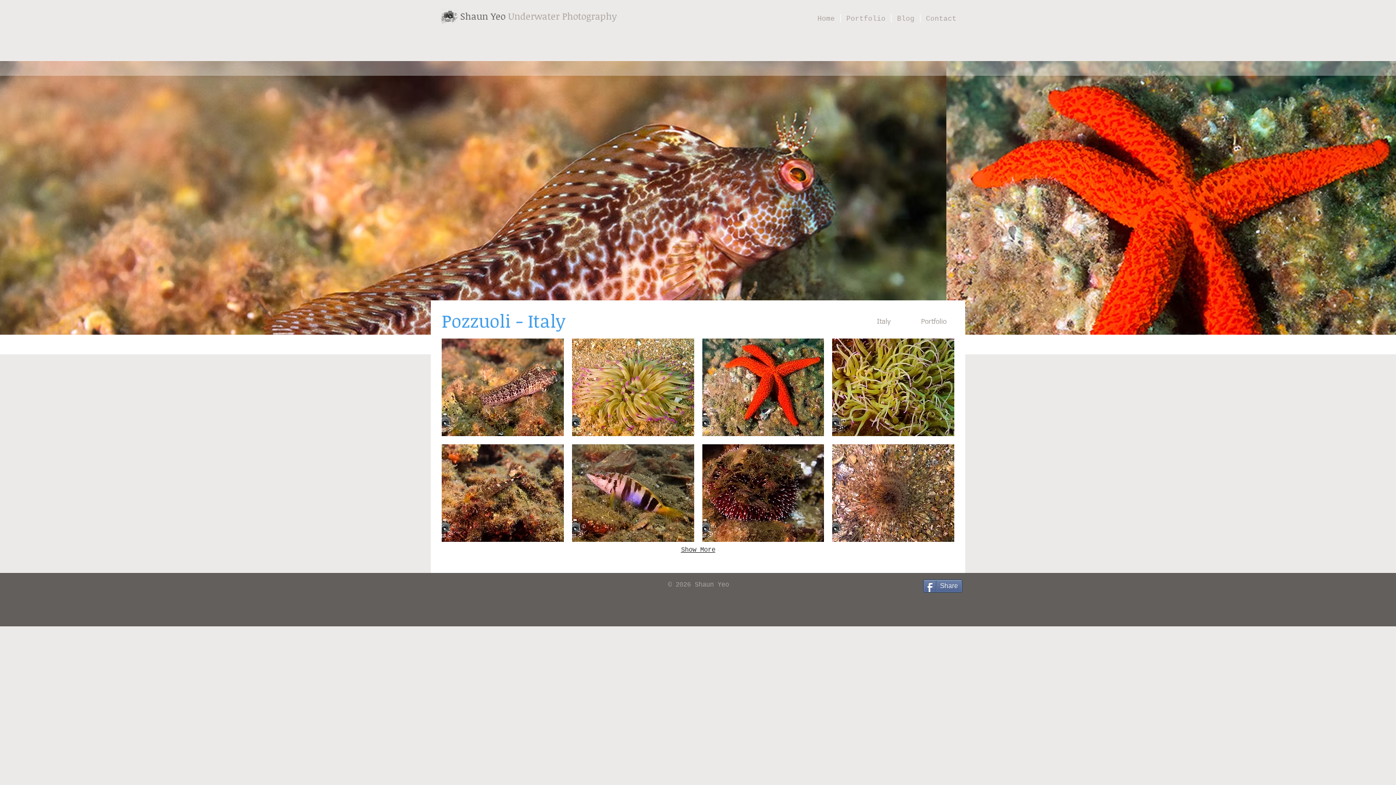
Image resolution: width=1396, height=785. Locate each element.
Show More (698, 550)
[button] (503, 387)
